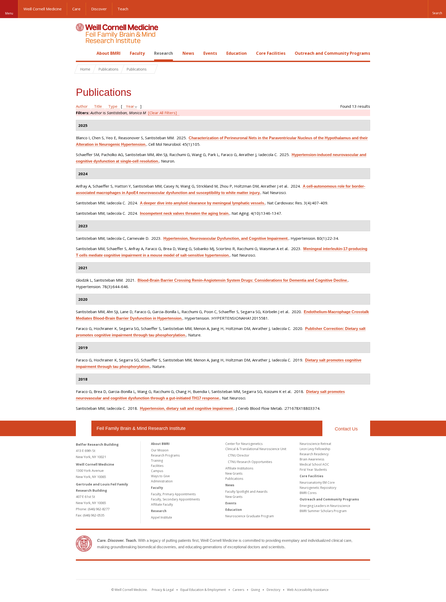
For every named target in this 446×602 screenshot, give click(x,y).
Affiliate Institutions (239, 468)
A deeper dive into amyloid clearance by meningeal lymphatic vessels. (202, 203)
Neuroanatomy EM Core (317, 482)
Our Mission (160, 450)
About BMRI (109, 53)
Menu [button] (9, 13)
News (188, 53)
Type (112, 106)
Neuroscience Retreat (315, 444)
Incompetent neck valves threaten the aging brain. (184, 213)
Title (98, 106)
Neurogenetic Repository (318, 487)
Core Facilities (270, 53)
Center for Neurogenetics (243, 444)
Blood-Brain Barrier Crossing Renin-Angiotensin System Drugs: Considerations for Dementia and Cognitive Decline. (243, 280)
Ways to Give (160, 476)
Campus (157, 471)
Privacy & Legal (163, 590)
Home (81, 53)
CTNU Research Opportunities (250, 462)
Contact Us (346, 428)
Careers (238, 590)
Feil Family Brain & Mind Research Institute (141, 428)
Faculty (137, 53)
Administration (162, 481)
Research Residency (314, 454)
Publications (234, 478)
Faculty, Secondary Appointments (175, 499)
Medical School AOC (314, 464)
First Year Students (313, 469)
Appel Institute (161, 517)
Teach (122, 8)
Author (82, 106)
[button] (437, 9)
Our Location (83, 428)
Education (236, 53)
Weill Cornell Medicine (42, 8)
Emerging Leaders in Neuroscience (325, 506)
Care (76, 8)
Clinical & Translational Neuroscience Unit (255, 449)
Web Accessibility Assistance (308, 590)
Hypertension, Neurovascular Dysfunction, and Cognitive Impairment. (226, 238)
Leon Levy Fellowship (315, 449)
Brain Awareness (312, 459)
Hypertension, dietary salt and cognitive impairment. (187, 408)
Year (130, 106)
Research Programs (165, 455)
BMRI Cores (308, 493)
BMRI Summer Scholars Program (323, 511)
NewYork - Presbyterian (266, 571)
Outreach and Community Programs (332, 53)
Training (157, 460)
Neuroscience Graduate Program (249, 516)
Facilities (157, 466)
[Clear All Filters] (162, 112)
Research (163, 53)
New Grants (233, 473)
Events (210, 53)
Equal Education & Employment (203, 590)
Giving (255, 590)
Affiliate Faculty (162, 504)
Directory (273, 590)
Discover (99, 8)
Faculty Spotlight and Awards (246, 491)
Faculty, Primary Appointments (173, 494)
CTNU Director (238, 455)
